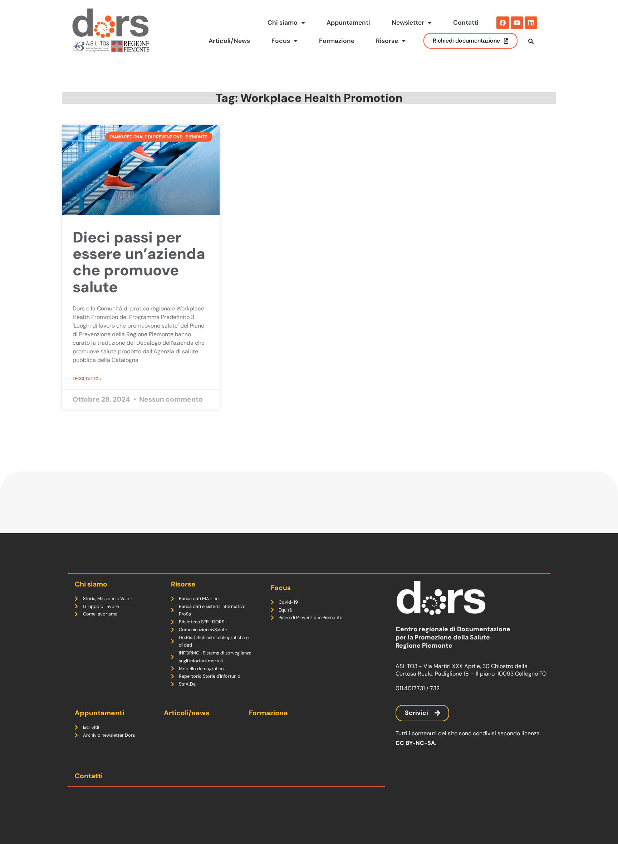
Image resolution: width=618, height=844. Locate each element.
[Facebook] (502, 22)
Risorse (387, 41)
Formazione (336, 41)
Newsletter (408, 22)
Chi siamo (283, 22)
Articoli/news (186, 712)
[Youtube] (517, 22)
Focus (280, 41)
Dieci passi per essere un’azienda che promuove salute (139, 262)
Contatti (466, 22)
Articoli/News (229, 41)
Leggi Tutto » (87, 378)
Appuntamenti (348, 22)
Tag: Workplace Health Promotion (309, 98)
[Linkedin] (531, 22)
